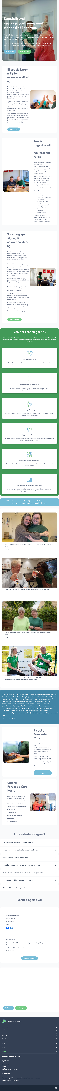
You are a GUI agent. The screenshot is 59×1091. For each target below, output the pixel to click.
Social (3, 1043)
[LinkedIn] (11, 928)
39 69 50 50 (5, 1066)
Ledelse (4, 1030)
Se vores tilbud (10, 51)
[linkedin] (56, 1088)
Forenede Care (11, 89)
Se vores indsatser (14, 319)
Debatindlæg (5, 1036)
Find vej (7, 1008)
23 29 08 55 (11, 940)
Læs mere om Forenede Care (43, 773)
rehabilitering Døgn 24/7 (41, 217)
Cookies (4, 1088)
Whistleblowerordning (7, 1038)
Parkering (20, 1008)
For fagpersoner (24, 51)
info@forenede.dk (6, 1073)
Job (3, 1033)
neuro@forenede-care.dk (16, 948)
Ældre (3, 1047)
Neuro (4, 1051)
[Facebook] (7, 928)
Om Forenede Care (6, 1027)
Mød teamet (11, 809)
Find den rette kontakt (30, 958)
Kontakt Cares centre (10, 1080)
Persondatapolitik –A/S (17, 1088)
